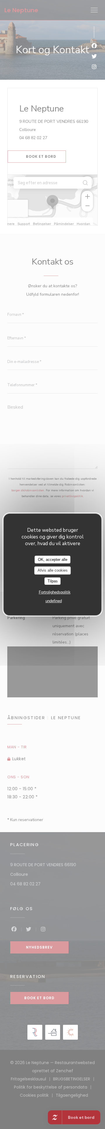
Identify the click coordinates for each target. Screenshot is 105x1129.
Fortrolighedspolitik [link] (55, 592)
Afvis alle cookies (53, 570)
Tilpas (53, 581)
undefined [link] (54, 601)
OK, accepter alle (52, 559)
